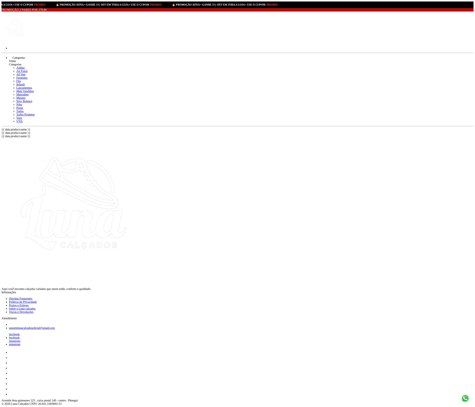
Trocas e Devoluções (21, 312)
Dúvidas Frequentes (20, 298)
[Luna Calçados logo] (15, 41)
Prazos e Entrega (19, 305)
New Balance (24, 101)
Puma (19, 107)
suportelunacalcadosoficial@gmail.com (32, 328)
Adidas (20, 67)
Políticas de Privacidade (23, 301)
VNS (19, 121)
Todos (20, 111)
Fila (18, 81)
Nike (19, 104)
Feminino (21, 77)
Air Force (22, 71)
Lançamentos (24, 87)
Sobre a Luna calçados (22, 308)
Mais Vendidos (25, 91)
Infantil (20, 84)
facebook (14, 334)
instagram (14, 341)
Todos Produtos (25, 114)
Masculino (22, 94)
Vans (19, 117)
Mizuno (20, 97)
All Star (20, 74)
